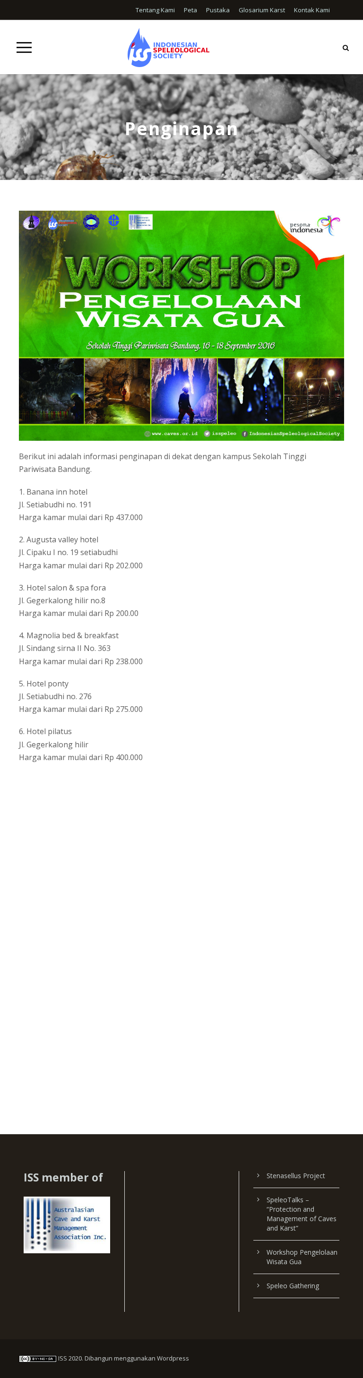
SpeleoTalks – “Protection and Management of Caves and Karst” (302, 1213)
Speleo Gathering (293, 1285)
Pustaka (218, 10)
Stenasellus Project (296, 1175)
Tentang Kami (155, 10)
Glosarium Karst (262, 10)
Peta (190, 10)
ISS (62, 1358)
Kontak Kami (312, 10)
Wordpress (173, 1358)
